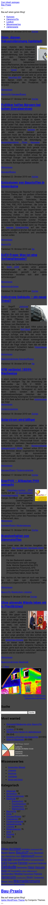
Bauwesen (38, 853)
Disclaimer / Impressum (35, 696)
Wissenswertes (13, 24)
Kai (33, 249)
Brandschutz (17, 592)
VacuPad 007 (14, 77)
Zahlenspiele (12, 27)
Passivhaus (28, 874)
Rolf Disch (25, 329)
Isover (14, 70)
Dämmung (39, 856)
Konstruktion (16, 871)
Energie (6, 859)
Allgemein (11, 791)
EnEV (4, 863)
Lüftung (24, 871)
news (8, 831)
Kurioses (10, 16)
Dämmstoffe (12, 19)
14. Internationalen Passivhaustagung (17, 494)
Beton (3, 856)
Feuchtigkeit (32, 863)
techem (31, 129)
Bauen (4, 852)
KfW (9, 871)
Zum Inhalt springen (10, 2)
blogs (9, 814)
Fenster (23, 863)
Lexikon (10, 22)
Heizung (40, 867)
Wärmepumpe (19, 884)
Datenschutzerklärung (36, 698)
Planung (38, 873)
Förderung (41, 863)
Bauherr (11, 852)
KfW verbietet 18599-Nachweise (16, 371)
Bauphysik (23, 662)
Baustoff (22, 852)
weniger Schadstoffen (17, 227)
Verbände (12, 776)
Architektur (11, 793)
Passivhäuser (41, 347)
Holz (4, 870)
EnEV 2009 (13, 267)
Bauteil (31, 853)
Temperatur (39, 877)
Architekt (15, 848)
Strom (29, 877)
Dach (18, 856)
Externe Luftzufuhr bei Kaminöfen (22, 737)
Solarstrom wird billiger (18, 420)
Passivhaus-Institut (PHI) (20, 490)
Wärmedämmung (26, 881)
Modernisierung (23, 525)
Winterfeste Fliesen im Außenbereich (23, 732)
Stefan (35, 31)
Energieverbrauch (37, 860)
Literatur (28, 592)
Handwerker (22, 867)
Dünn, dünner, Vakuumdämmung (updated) (21, 39)
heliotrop (24, 306)
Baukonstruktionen (10, 286)
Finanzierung (12, 819)
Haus (31, 867)
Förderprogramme (9, 409)
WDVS (10, 882)
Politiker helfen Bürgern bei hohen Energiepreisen (21, 106)
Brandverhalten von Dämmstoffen (15, 537)
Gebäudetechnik (14, 824)
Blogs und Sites (15, 779)
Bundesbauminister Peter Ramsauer (20, 142)
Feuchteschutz (19, 804)
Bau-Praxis (6, 5)
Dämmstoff (27, 855)
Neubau (18, 873)
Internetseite (40, 399)
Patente (10, 834)
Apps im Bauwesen (15, 739)
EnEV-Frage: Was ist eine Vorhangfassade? (19, 257)
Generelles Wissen (16, 767)
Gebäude (8, 867)
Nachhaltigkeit (7, 874)
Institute (12, 773)
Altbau (5, 848)
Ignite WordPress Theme (13, 900)
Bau (41, 849)
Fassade (12, 863)
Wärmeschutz (18, 809)
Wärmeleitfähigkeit (7, 884)
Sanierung (8, 877)
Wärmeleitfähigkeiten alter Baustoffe (24, 724)
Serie (8, 837)
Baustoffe (6, 94)
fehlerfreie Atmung (14, 640)
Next (7, 666)
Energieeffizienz (18, 94)
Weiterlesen (6, 89)
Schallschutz (18, 806)
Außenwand (35, 849)
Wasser (4, 881)
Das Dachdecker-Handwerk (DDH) (28, 548)
